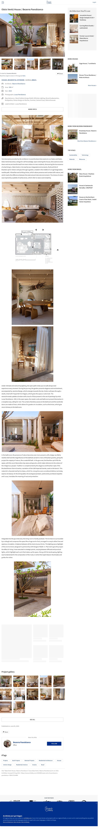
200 (10, 87)
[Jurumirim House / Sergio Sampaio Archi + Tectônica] (74, 18)
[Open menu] (2, 2)
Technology (85, 155)
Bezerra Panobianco (18, 84)
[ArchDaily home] (49, 2)
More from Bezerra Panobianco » (86, 141)
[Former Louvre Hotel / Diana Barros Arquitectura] (74, 39)
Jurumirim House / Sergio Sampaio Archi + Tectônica (87, 17)
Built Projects (16, 761)
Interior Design (7, 765)
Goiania (34, 765)
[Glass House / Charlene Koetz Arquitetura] (73, 177)
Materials (72, 159)
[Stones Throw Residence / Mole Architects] (73, 79)
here (24, 76)
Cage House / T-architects (87, 63)
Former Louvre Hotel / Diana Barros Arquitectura (87, 38)
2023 (10, 91)
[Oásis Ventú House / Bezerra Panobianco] (6, 681)
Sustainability (73, 155)
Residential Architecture (45, 761)
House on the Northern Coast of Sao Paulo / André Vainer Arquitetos (87, 199)
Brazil (34, 80)
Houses (4, 80)
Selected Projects (29, 761)
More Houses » (92, 85)
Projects (5, 761)
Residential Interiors (16, 80)
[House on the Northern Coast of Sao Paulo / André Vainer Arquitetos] (73, 201)
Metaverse (82, 159)
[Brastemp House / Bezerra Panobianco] (73, 134)
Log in (94, 2)
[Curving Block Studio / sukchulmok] (74, 29)
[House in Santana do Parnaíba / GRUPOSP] (73, 189)
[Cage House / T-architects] (73, 67)
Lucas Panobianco (20, 95)
